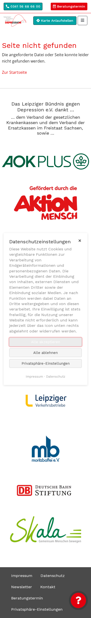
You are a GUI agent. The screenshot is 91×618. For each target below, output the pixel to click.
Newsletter (21, 587)
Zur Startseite (14, 72)
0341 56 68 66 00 (24, 6)
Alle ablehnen (45, 353)
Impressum (21, 575)
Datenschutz (53, 575)
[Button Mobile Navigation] (82, 20)
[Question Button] (78, 600)
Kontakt (47, 587)
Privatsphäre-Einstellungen (37, 609)
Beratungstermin (70, 6)
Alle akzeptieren (45, 342)
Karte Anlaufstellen (56, 20)
